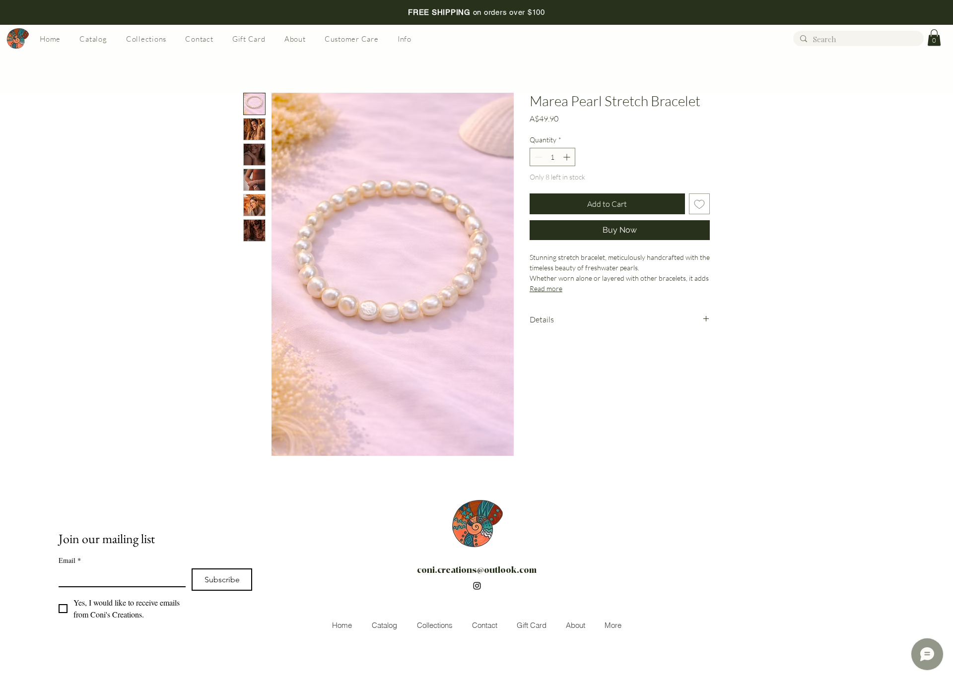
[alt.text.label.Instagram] (477, 586)
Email (70, 560)
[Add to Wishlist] (699, 203)
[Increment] (567, 157)
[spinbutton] (552, 157)
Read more (546, 288)
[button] (934, 37)
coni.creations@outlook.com (477, 570)
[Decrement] (537, 157)
